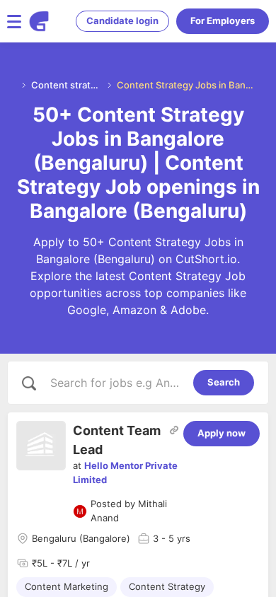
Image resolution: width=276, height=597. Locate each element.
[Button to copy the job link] (174, 430)
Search (223, 382)
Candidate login (122, 20)
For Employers (222, 20)
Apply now (221, 433)
